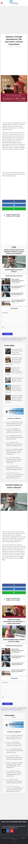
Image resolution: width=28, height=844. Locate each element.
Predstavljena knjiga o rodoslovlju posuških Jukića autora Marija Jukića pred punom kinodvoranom (13, 361)
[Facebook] (8, 831)
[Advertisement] (14, 20)
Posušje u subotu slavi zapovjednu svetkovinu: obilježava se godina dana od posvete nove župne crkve (14, 399)
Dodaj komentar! (18, 46)
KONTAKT (14, 841)
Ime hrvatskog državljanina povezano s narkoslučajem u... (17, 281)
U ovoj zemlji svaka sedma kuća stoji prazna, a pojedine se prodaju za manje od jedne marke (13, 389)
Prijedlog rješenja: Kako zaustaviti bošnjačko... (17, 293)
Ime (3, 327)
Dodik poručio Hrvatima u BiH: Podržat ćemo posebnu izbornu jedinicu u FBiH (14, 430)
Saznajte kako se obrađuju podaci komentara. (12, 340)
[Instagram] (4, 831)
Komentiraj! (5, 312)
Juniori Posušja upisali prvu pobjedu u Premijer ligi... (18, 300)
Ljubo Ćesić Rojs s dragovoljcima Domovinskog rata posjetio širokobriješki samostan (14, 444)
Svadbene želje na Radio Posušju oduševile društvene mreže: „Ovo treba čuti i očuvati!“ (13, 371)
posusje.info (18, 838)
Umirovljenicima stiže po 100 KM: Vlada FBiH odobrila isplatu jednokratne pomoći (14, 437)
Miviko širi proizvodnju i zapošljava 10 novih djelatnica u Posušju (17, 379)
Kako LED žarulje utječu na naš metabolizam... (18, 287)
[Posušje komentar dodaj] (14, 411)
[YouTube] (12, 831)
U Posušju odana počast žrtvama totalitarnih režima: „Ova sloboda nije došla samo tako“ (14, 423)
